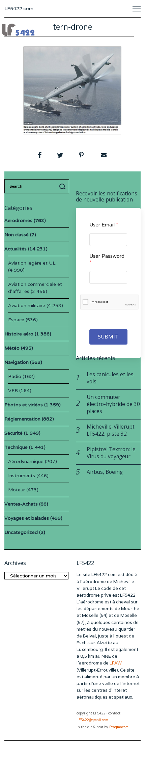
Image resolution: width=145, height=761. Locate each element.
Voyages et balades (26, 518)
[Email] (103, 155)
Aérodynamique (26, 461)
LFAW (116, 663)
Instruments (21, 475)
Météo (12, 348)
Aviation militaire (26, 305)
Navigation (16, 362)
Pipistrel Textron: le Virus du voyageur (111, 453)
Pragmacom (118, 727)
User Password (106, 259)
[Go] (63, 186)
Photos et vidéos (23, 405)
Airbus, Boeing (105, 471)
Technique (16, 447)
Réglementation (22, 419)
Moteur (16, 490)
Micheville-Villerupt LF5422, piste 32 (111, 430)
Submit (108, 336)
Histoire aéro (18, 334)
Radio (14, 376)
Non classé (16, 235)
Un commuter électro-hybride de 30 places (113, 404)
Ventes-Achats (21, 504)
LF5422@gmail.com (92, 720)
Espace (16, 320)
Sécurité (13, 433)
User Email (103, 224)
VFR (13, 390)
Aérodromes (18, 220)
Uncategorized (21, 532)
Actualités (15, 249)
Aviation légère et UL (31, 263)
